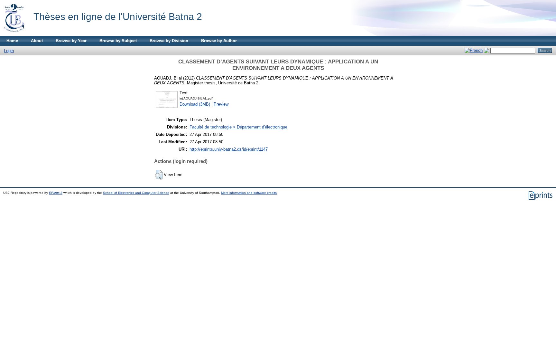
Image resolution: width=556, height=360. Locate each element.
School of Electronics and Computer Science (136, 192)
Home (12, 40)
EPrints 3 (55, 192)
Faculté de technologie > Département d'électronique (238, 127)
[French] (474, 50)
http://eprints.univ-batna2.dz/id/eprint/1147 (229, 149)
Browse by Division (169, 40)
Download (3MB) (195, 104)
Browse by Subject (118, 40)
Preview (221, 104)
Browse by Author (219, 40)
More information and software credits (249, 192)
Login (9, 50)
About (37, 40)
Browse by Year (71, 40)
